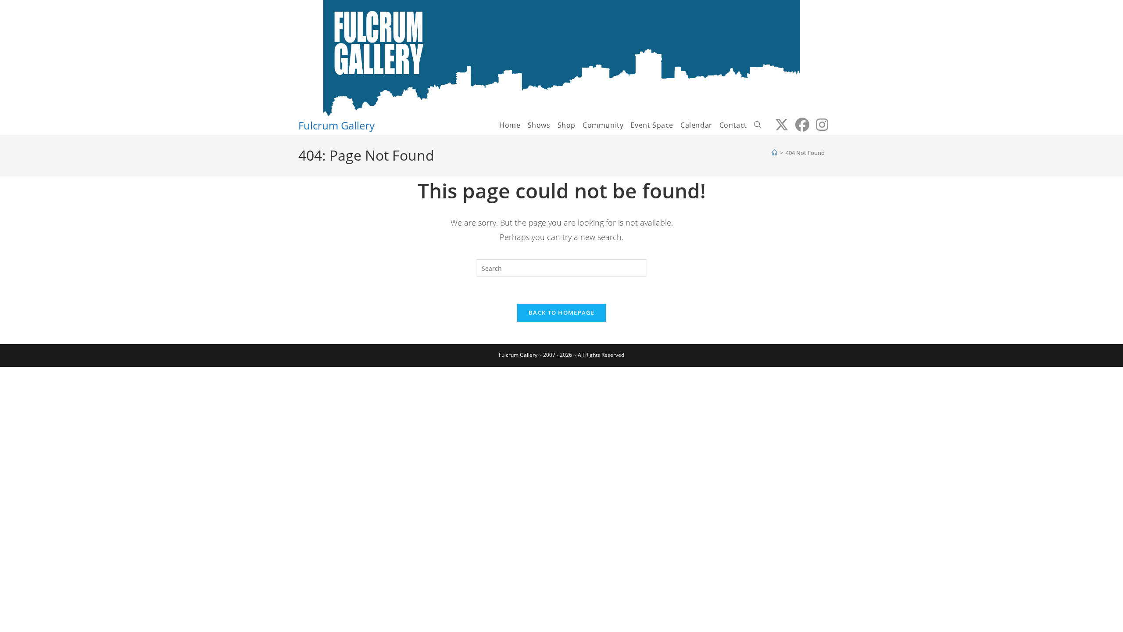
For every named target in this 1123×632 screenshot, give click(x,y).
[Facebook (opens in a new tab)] (799, 125)
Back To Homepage (561, 312)
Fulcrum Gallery (336, 125)
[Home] (774, 153)
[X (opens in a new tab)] (778, 125)
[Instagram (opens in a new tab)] (818, 125)
